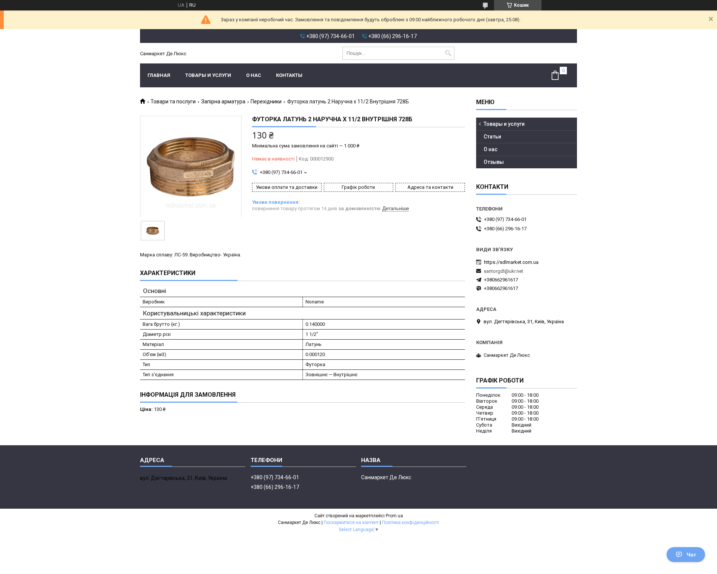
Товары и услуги (208, 75)
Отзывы (494, 162)
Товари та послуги (173, 101)
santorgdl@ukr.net (503, 271)
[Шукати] (447, 53)
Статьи (492, 137)
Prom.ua (394, 515)
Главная (159, 75)
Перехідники (266, 101)
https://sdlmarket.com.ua (511, 262)
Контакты (289, 75)
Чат (691, 555)
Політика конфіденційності (410, 522)
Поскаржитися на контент (351, 522)
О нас (253, 75)
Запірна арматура (223, 101)
